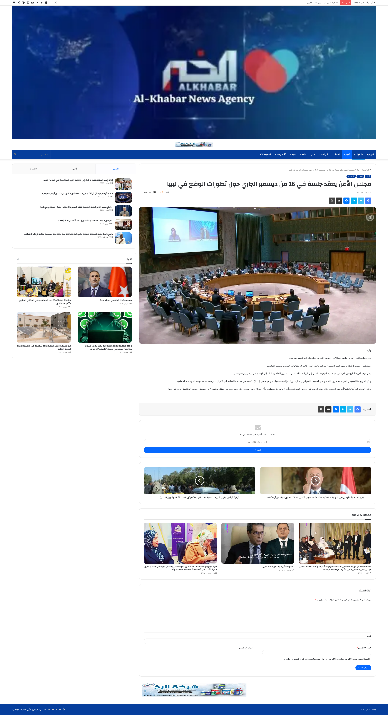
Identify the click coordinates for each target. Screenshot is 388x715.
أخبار (348, 154)
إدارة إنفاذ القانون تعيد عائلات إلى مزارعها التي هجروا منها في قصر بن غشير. (78, 180)
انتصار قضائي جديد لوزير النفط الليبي (278, 567)
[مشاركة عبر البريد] (339, 201)
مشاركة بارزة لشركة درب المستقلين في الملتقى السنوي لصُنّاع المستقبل (45, 302)
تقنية (294, 154)
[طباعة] (332, 201)
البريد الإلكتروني (364, 647)
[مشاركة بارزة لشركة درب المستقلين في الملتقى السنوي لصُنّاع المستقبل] (44, 282)
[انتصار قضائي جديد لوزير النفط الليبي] (257, 543)
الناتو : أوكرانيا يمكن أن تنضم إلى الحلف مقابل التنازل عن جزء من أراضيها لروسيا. (77, 194)
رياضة (324, 154)
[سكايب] (354, 201)
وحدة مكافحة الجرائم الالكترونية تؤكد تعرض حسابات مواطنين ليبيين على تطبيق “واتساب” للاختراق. (108, 347)
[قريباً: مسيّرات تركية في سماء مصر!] (105, 282)
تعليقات (33, 168)
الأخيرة (75, 168)
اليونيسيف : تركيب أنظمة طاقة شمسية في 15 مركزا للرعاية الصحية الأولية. (44, 347)
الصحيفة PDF (265, 154)
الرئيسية (370, 154)
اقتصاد (337, 154)
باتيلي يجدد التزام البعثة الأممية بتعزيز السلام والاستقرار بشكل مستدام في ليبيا (76, 207)
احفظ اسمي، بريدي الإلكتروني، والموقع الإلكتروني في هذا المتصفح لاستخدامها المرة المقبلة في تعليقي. (326, 659)
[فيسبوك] (368, 201)
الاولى (358, 154)
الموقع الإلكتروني (246, 647)
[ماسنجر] (346, 201)
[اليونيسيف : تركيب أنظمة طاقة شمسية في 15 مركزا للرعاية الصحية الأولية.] (44, 327)
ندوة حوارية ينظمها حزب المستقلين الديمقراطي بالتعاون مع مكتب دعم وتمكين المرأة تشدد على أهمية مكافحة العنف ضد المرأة (284, 2)
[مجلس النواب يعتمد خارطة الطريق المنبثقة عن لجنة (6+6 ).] (123, 224)
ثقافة (304, 154)
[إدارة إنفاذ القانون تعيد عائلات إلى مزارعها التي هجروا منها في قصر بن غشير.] (123, 184)
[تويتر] (361, 201)
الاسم (368, 636)
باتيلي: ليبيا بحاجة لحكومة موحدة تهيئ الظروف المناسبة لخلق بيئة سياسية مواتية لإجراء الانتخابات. (67, 234)
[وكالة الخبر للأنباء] (194, 72)
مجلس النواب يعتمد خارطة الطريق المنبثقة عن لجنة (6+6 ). (85, 221)
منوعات (280, 154)
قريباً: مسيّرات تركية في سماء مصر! (116, 300)
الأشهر (116, 168)
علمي (313, 154)
